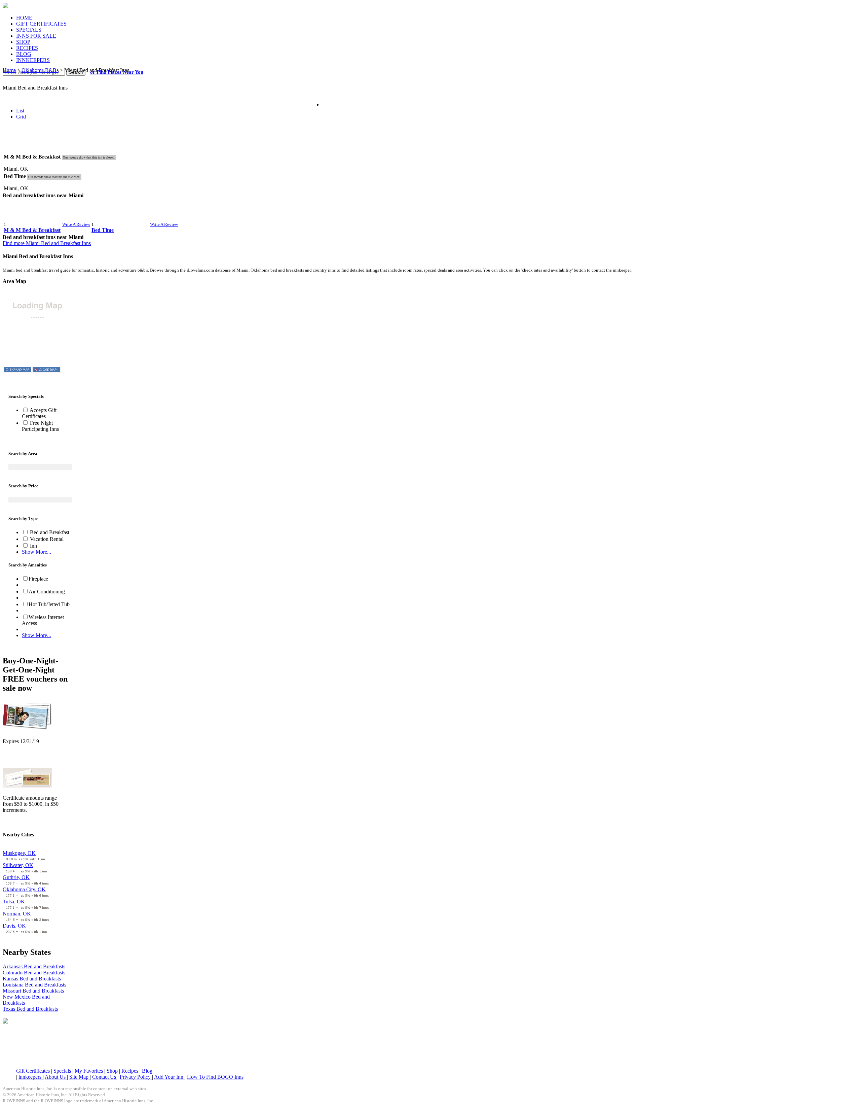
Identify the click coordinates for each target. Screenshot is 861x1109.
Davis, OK (14, 926)
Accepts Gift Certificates (39, 413)
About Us (56, 1077)
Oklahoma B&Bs (40, 70)
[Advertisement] (430, 141)
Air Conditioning (47, 591)
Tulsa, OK (14, 901)
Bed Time (102, 230)
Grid (21, 116)
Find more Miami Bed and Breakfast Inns (47, 243)
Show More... (36, 552)
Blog (146, 1071)
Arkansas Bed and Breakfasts (34, 966)
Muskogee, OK (19, 853)
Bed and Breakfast (49, 532)
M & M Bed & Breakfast (32, 230)
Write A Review (76, 224)
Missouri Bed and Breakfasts (33, 991)
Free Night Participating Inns (40, 426)
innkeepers (30, 1077)
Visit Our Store (19, 759)
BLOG (23, 54)
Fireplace (38, 579)
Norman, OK (17, 913)
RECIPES (27, 48)
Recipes (130, 1071)
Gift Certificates (33, 1071)
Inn (33, 546)
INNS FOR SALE (36, 36)
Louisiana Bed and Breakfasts (34, 984)
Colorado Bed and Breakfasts (34, 972)
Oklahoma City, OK (24, 889)
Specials (62, 1071)
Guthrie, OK (16, 877)
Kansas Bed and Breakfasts (32, 978)
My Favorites (89, 1071)
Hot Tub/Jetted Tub (49, 604)
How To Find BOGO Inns (215, 1077)
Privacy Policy (136, 1077)
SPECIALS (28, 30)
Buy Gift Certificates (25, 821)
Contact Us (104, 1077)
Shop (113, 1071)
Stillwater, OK (18, 865)
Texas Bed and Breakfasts (30, 1009)
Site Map (79, 1077)
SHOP (23, 42)
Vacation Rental (46, 539)
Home (9, 70)
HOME (24, 18)
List (20, 110)
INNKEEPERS (33, 60)
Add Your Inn (169, 1077)
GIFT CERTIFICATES (41, 24)
